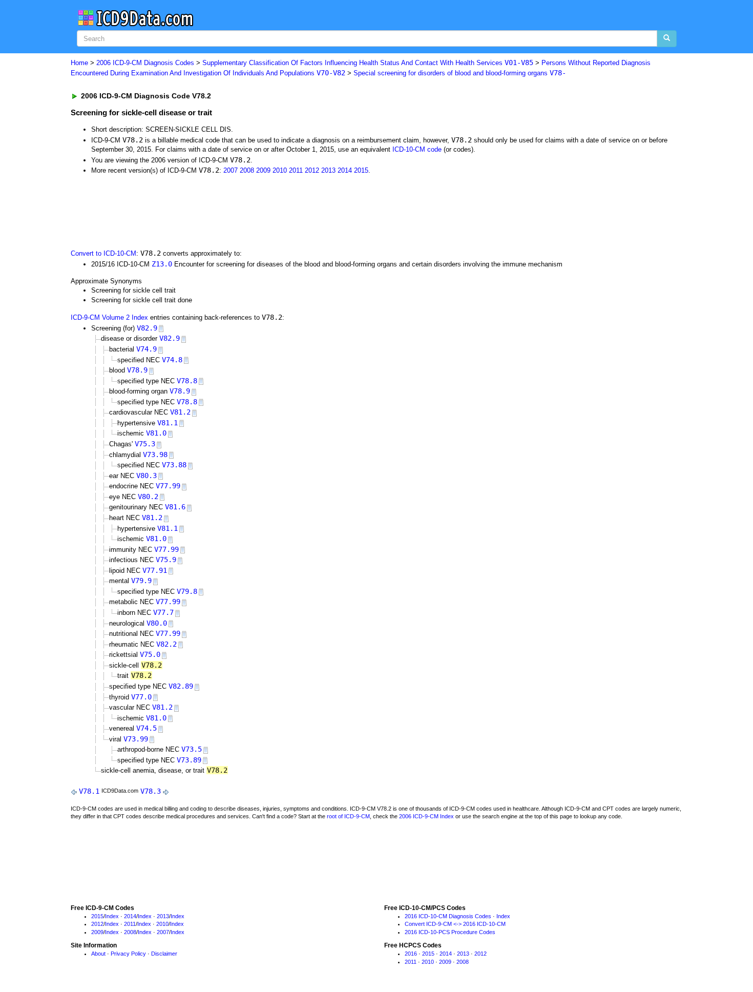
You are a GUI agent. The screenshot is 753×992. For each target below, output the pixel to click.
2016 (411, 953)
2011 (296, 170)
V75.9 (166, 559)
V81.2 (180, 412)
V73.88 (174, 465)
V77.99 (168, 486)
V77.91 (154, 570)
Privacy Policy (128, 953)
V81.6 (175, 507)
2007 (230, 170)
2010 (280, 170)
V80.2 (148, 496)
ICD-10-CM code (417, 149)
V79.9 (141, 580)
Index (112, 916)
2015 (361, 170)
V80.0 (157, 623)
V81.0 (156, 433)
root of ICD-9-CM (348, 816)
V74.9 (146, 349)
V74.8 (172, 360)
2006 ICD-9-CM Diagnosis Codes (145, 63)
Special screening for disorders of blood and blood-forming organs (459, 73)
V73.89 (189, 760)
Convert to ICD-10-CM (103, 253)
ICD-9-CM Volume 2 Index (109, 317)
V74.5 (146, 728)
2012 (312, 170)
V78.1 (89, 791)
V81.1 (167, 423)
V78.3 (150, 791)
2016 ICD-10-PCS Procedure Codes (450, 932)
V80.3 (146, 475)
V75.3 (145, 444)
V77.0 (141, 697)
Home (79, 63)
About (98, 953)
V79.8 (187, 591)
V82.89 (181, 686)
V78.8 (187, 381)
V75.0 (150, 654)
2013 (328, 170)
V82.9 (147, 328)
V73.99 (135, 739)
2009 (263, 170)
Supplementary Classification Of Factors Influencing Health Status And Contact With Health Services (367, 63)
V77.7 (163, 612)
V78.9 (137, 370)
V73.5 (191, 749)
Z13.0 (162, 264)
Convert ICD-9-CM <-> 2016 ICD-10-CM (455, 924)
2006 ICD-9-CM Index (426, 816)
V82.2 (166, 644)
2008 (247, 170)
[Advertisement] (253, 211)
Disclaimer (164, 953)
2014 (345, 170)
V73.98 (155, 454)
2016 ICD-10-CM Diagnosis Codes (448, 916)
